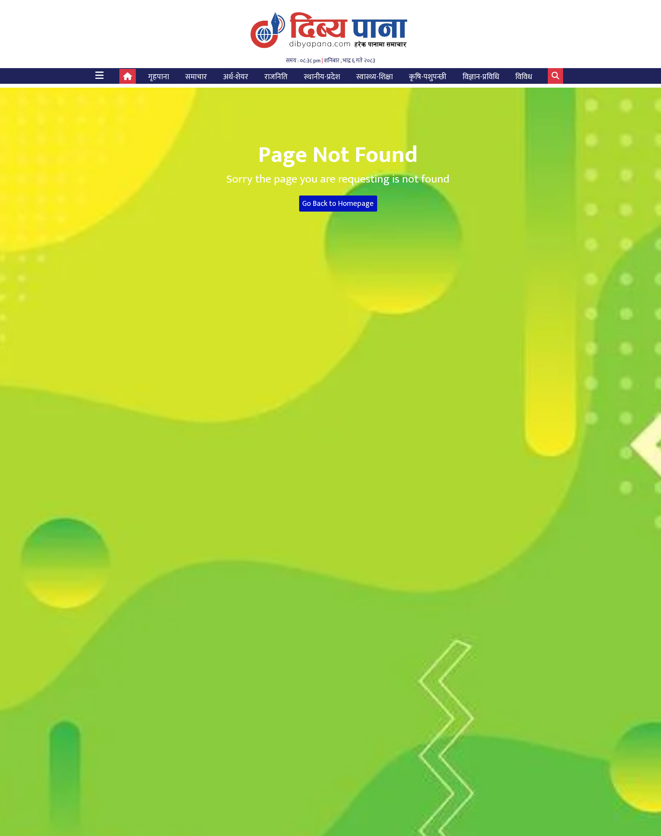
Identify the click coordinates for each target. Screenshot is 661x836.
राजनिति (276, 76)
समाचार (196, 76)
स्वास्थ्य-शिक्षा (374, 76)
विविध (523, 76)
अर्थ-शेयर (235, 76)
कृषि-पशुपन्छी (427, 76)
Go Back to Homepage (338, 203)
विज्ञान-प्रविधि (480, 76)
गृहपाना (158, 76)
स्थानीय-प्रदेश (322, 76)
